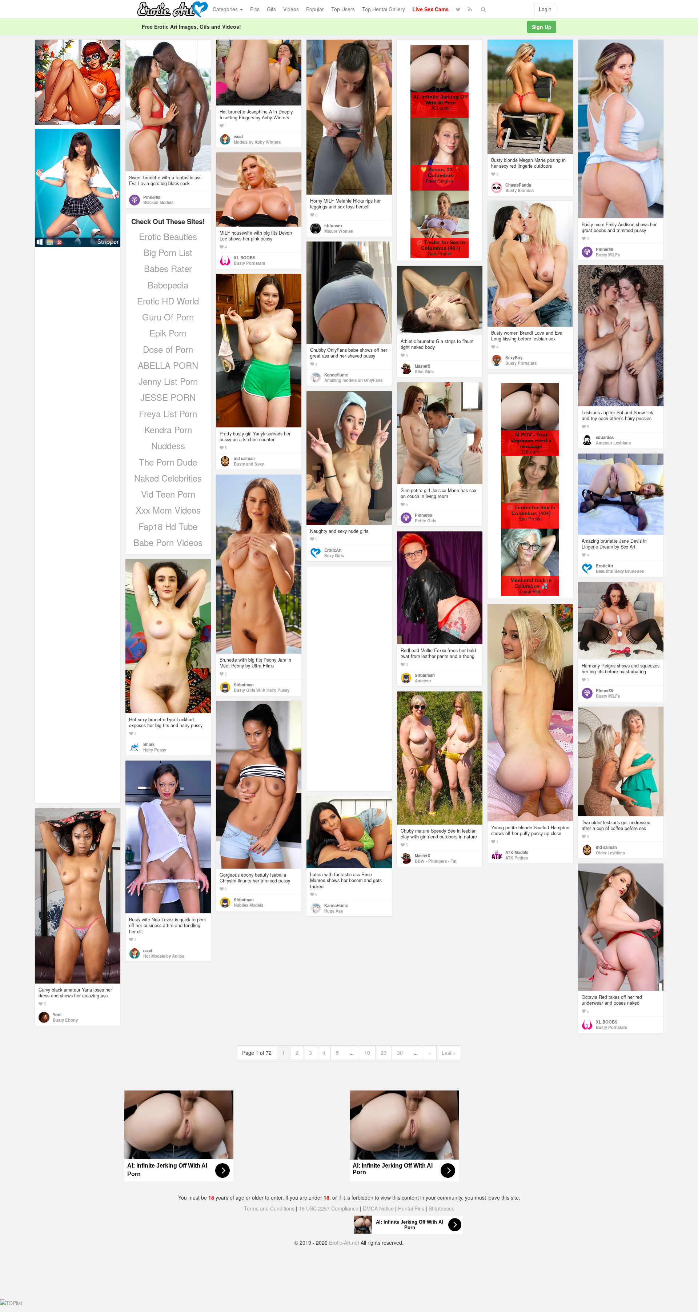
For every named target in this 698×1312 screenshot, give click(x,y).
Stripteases (441, 1208)
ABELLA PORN (168, 365)
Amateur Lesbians (613, 443)
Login (545, 9)
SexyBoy (513, 357)
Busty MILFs (608, 255)
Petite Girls (425, 520)
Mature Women (338, 231)
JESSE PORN (168, 397)
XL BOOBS (245, 257)
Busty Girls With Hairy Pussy (261, 690)
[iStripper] (77, 187)
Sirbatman (244, 684)
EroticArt (333, 550)
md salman (244, 458)
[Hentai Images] (77, 81)
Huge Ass (333, 911)
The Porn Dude (168, 461)
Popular (315, 9)
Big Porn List (168, 252)
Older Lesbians (610, 853)
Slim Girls (424, 371)
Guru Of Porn (168, 316)
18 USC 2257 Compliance (328, 1208)
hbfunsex (333, 225)
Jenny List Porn (168, 381)
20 (383, 1052)
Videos (291, 9)
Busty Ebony (65, 1020)
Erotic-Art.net (344, 1242)
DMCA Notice (378, 1208)
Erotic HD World (168, 300)
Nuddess (168, 445)
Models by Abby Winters (257, 142)
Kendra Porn (168, 429)
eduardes (605, 437)
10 (367, 1052)
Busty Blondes (519, 190)
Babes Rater (168, 268)
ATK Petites (516, 858)
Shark (149, 744)
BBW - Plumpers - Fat (436, 861)
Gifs (271, 9)
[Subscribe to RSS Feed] (470, 9)
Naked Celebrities (168, 477)
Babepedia (168, 284)
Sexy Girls (334, 555)
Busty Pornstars (249, 263)
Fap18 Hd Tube (168, 526)
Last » (449, 1052)
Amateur (423, 680)
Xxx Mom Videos (168, 509)
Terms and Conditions (269, 1208)
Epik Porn (167, 332)
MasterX (422, 366)
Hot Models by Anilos (163, 956)
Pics (255, 9)
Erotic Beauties (168, 236)
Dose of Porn (168, 349)
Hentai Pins (411, 1208)
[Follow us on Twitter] (458, 9)
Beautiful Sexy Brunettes (620, 571)
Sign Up (541, 27)
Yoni (57, 1014)
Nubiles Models (248, 905)
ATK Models (516, 852)
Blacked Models (158, 202)
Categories (226, 9)
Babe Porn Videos (167, 542)
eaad (238, 136)
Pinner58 (151, 197)
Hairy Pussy (154, 750)
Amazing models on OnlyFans (353, 380)
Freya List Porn (168, 413)
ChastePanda (518, 185)
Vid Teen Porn (168, 493)
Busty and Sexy (249, 464)
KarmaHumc (336, 375)
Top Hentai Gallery (383, 9)
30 (400, 1052)
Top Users (343, 9)
